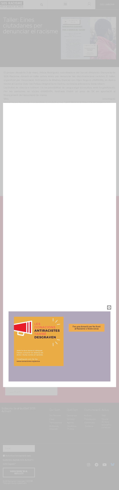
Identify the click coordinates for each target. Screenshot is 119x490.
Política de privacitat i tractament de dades (67, 262)
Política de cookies (40, 262)
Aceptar (30, 254)
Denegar (59, 254)
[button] (100, 229)
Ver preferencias (88, 254)
